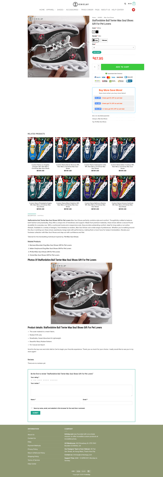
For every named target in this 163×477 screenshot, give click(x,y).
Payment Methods (34, 445)
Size (94, 44)
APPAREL (50, 10)
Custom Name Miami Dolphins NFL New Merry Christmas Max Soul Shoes (67, 204)
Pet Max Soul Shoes (100, 122)
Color (94, 28)
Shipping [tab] (40, 215)
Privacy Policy (33, 449)
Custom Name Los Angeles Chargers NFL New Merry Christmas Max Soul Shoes (40, 166)
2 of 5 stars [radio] (34, 380)
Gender (95, 36)
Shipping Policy (33, 456)
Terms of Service (34, 460)
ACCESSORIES (72, 10)
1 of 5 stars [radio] (31, 380)
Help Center (118, 10)
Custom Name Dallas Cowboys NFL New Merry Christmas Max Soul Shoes (122, 166)
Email (85, 399)
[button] (125, 4)
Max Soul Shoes (109, 17)
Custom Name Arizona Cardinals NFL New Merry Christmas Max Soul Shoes (122, 204)
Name (33, 399)
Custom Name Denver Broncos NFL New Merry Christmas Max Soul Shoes (67, 166)
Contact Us (32, 438)
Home (42, 10)
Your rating (35, 377)
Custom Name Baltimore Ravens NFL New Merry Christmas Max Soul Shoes (95, 204)
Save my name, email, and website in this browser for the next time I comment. (59, 408)
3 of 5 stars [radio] (39, 380)
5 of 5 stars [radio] (53, 380)
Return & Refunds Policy (36, 453)
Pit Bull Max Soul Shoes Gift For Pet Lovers (45, 252)
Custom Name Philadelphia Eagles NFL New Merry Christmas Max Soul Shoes (40, 204)
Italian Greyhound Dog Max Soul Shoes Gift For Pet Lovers (50, 248)
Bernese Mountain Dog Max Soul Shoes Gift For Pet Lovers (51, 245)
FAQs (97, 10)
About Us (105, 10)
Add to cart (122, 67)
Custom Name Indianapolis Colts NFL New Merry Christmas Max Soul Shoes (95, 166)
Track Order (87, 10)
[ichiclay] (81, 3)
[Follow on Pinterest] (133, 9)
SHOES (60, 10)
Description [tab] (32, 215)
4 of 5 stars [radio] (45, 380)
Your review (35, 383)
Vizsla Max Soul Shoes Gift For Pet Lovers (44, 255)
